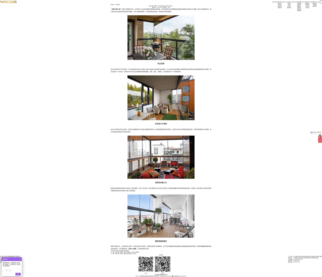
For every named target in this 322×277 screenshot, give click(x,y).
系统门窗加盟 (120, 250)
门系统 (289, 4)
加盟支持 (299, 6)
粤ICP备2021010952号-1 (165, 276)
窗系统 (289, 3)
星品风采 (315, 3)
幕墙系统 (289, 7)
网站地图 (157, 274)
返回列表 (161, 255)
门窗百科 (307, 7)
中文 (321, 0)
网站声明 (165, 274)
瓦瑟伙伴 (280, 7)
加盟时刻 (315, 6)
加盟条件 (299, 7)
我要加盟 (299, 10)
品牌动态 (307, 3)
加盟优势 (299, 4)
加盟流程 (299, 9)
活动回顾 (315, 4)
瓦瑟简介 (280, 3)
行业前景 (299, 3)
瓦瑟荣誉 (280, 6)
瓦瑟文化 (280, 4)
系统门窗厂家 (114, 250)
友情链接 (161, 274)
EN (320, 3)
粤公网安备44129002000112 (180, 276)
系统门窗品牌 (126, 250)
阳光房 (289, 6)
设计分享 (307, 6)
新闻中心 (113, 4)
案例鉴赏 (307, 4)
